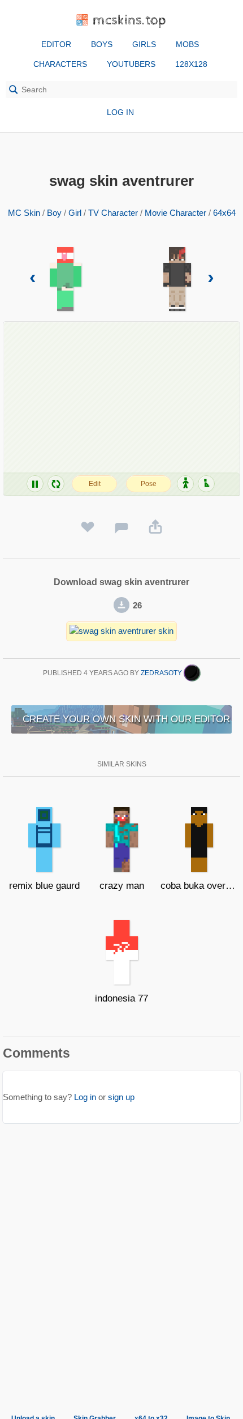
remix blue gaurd (44, 885)
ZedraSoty (162, 673)
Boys (101, 44)
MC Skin (24, 213)
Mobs (187, 44)
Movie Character (175, 213)
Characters (60, 64)
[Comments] (121, 527)
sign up (121, 1097)
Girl (74, 213)
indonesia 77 (121, 998)
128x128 (191, 64)
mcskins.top (130, 20)
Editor (56, 44)
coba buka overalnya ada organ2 (199, 885)
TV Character (113, 213)
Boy (54, 213)
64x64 (224, 213)
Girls (144, 44)
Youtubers (131, 64)
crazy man (121, 885)
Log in (120, 112)
